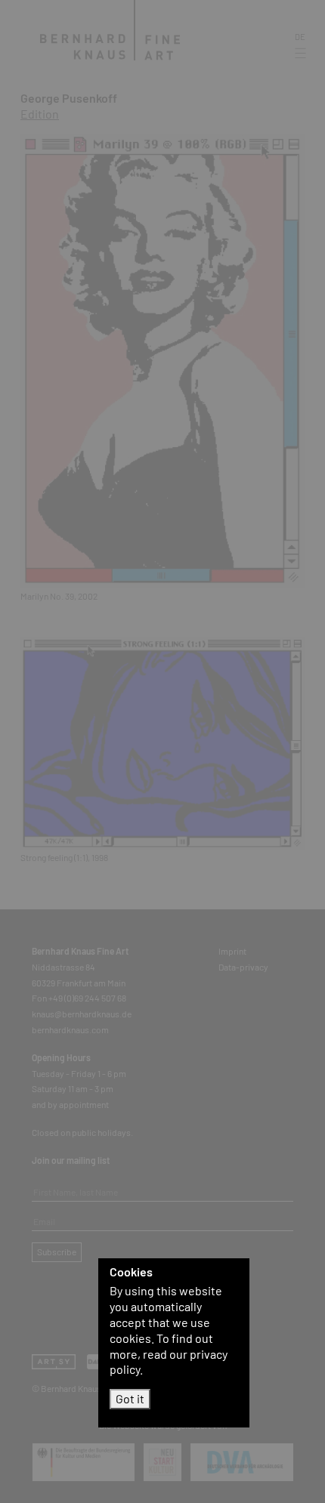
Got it (130, 1398)
